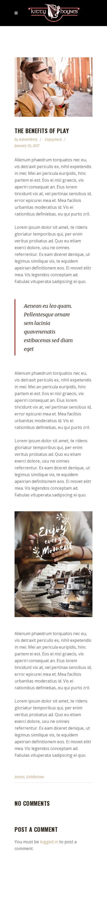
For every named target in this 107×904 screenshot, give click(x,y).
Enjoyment (53, 139)
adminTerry (28, 139)
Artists (19, 777)
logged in (49, 842)
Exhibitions (35, 777)
